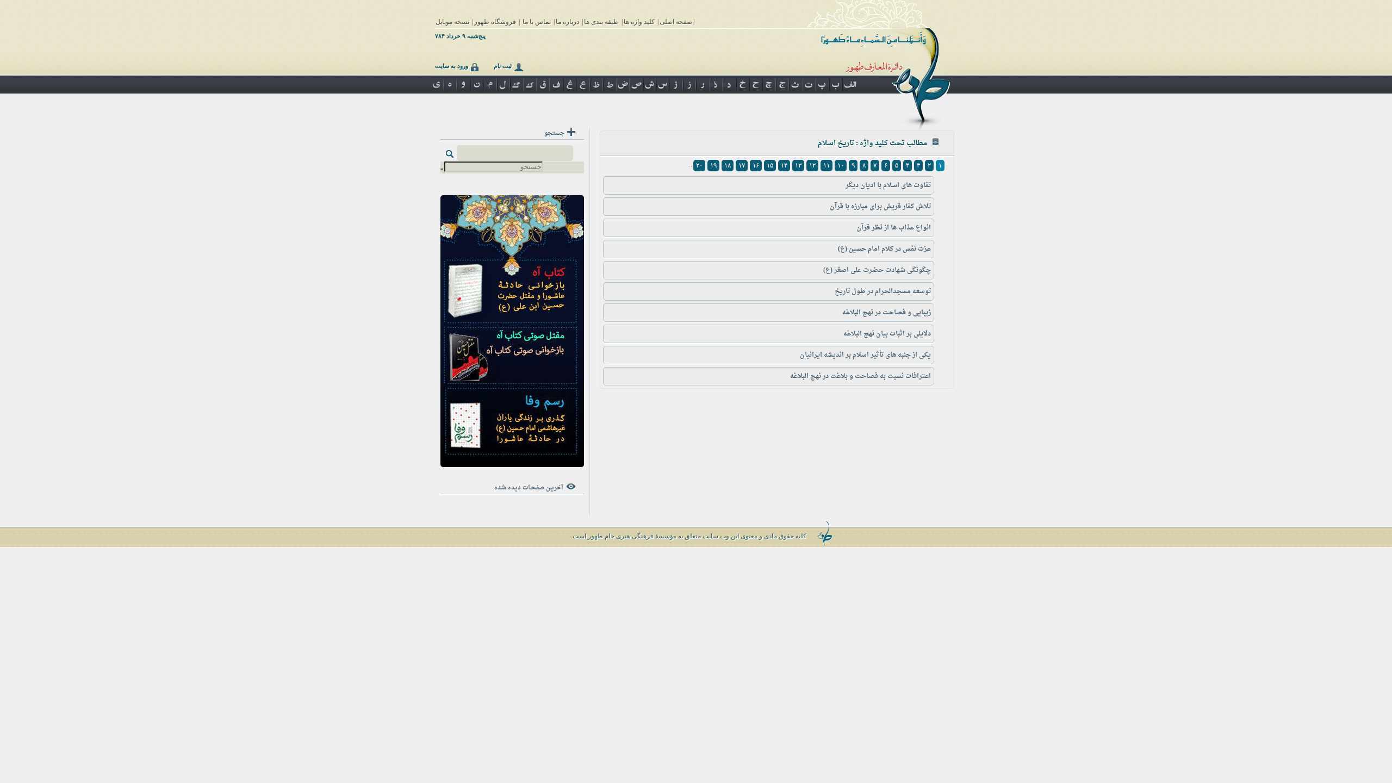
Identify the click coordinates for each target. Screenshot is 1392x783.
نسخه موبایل (452, 22)
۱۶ (756, 165)
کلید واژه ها (639, 22)
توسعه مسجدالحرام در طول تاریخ (883, 291)
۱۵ (770, 165)
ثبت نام (503, 66)
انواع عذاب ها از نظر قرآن (893, 228)
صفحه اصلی (676, 22)
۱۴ (784, 165)
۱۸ (727, 165)
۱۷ (741, 165)
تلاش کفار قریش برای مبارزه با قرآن (880, 207)
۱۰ (840, 165)
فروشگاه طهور (495, 22)
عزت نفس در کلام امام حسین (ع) (884, 249)
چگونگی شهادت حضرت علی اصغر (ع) (877, 270)
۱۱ (826, 165)
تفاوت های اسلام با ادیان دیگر (888, 185)
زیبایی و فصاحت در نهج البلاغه (886, 313)
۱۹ (713, 165)
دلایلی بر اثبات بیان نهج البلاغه (887, 334)
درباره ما (567, 22)
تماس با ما (537, 22)
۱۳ (798, 165)
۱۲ (812, 165)
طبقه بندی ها (601, 22)
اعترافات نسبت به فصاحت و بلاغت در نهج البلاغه (860, 376)
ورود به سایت (451, 66)
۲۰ (699, 165)
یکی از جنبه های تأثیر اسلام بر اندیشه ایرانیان (865, 355)
